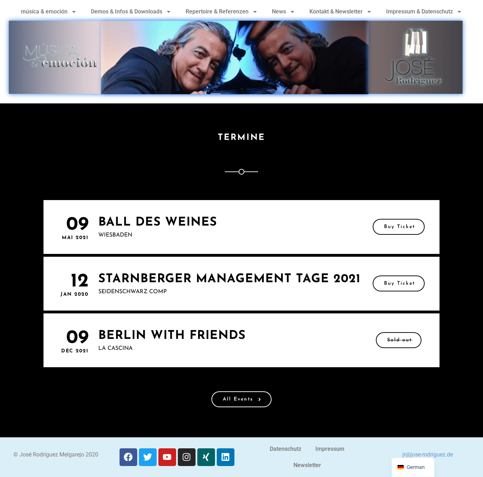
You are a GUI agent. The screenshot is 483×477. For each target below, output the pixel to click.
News (279, 11)
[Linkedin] (225, 457)
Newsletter (307, 465)
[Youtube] (167, 457)
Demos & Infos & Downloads (126, 11)
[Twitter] (148, 457)
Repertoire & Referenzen (217, 11)
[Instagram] (187, 457)
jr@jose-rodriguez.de (427, 454)
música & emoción (44, 11)
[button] (399, 340)
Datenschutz (285, 448)
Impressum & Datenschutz (419, 11)
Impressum (329, 448)
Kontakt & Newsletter (336, 11)
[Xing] (206, 457)
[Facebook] (128, 457)
